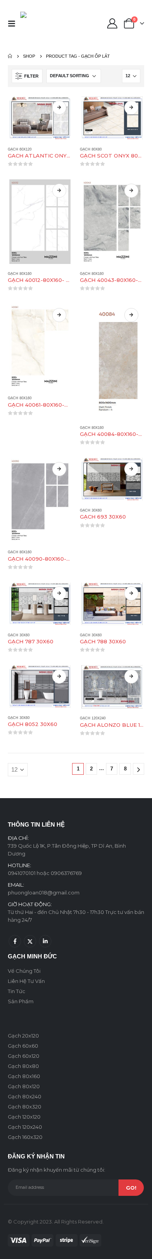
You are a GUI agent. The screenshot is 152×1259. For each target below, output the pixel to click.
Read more (59, 108)
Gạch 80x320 (24, 1106)
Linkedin (45, 941)
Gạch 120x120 (24, 1117)
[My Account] (112, 23)
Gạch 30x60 (91, 510)
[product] (40, 118)
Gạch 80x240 (24, 1096)
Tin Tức (16, 991)
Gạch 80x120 (24, 1086)
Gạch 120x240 (93, 718)
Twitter (30, 941)
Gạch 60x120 (20, 149)
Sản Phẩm (21, 1001)
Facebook (15, 941)
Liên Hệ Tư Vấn (26, 981)
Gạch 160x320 (25, 1137)
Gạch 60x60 (23, 1046)
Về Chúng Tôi (24, 971)
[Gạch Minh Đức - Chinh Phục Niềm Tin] (36, 23)
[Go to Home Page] (10, 56)
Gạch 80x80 (91, 149)
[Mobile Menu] (14, 23)
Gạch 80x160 (20, 274)
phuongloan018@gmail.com (44, 892)
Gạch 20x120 (23, 1035)
